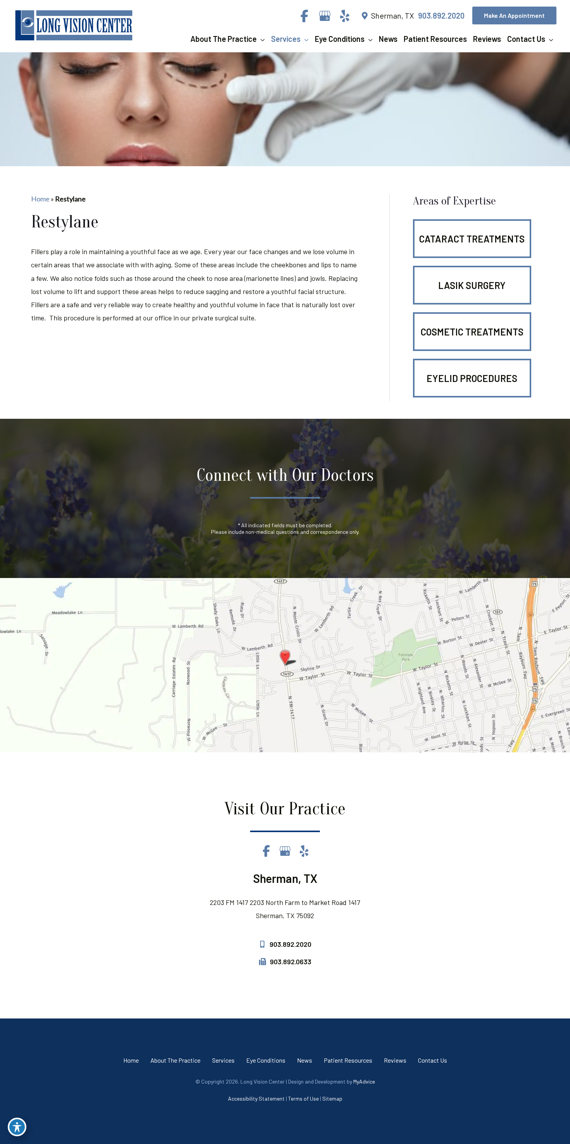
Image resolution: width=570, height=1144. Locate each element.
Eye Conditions (265, 1060)
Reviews (395, 1060)
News (304, 1060)
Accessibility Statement (256, 1098)
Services (223, 1060)
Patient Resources (348, 1060)
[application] (261, 38)
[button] (514, 15)
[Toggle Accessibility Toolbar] (17, 1127)
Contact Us (432, 1060)
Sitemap (332, 1098)
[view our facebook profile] (304, 16)
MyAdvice (364, 1081)
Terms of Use (303, 1098)
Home (40, 198)
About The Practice (175, 1060)
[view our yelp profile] (344, 16)
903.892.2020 (441, 15)
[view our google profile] (324, 16)
